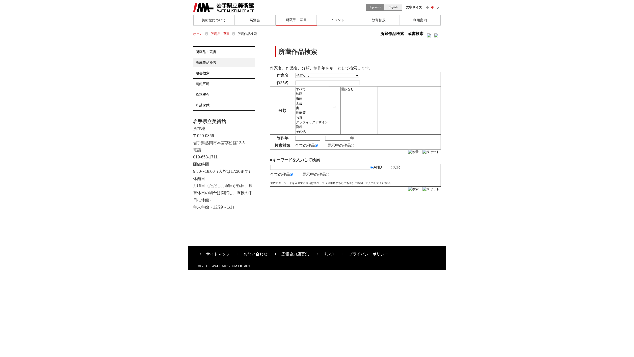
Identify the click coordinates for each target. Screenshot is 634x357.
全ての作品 (305, 145)
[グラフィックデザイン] (312, 122)
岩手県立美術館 (223, 7)
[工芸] (312, 103)
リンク (329, 254)
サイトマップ (218, 254)
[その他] (312, 131)
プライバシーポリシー (368, 254)
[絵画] (312, 94)
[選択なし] (359, 89)
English (393, 7)
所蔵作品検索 (392, 33)
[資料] (312, 127)
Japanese (375, 7)
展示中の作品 (339, 145)
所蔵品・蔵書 (220, 34)
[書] (312, 108)
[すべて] (312, 89)
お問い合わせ (255, 254)
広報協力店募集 (295, 254)
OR (397, 167)
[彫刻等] (312, 113)
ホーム (198, 34)
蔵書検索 (415, 33)
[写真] (312, 117)
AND (377, 167)
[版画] (312, 98)
